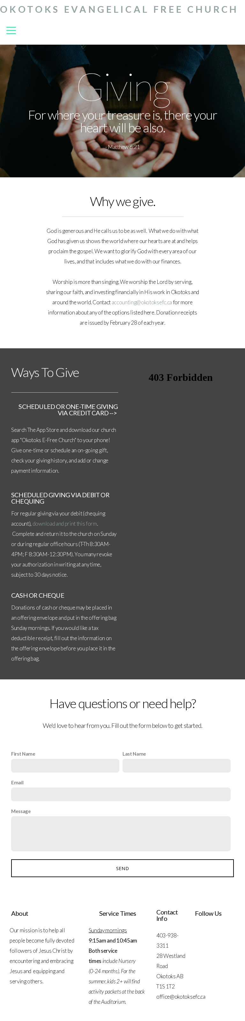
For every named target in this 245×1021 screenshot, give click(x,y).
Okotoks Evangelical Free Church (119, 9)
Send (122, 868)
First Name (23, 754)
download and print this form (65, 523)
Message (21, 811)
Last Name (134, 754)
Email (17, 782)
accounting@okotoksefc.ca (142, 302)
